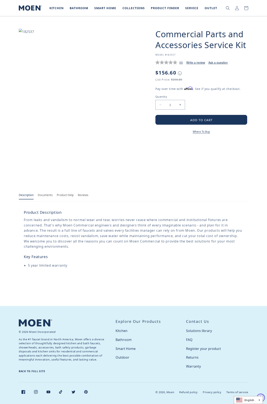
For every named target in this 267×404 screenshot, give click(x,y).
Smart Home (126, 348)
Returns (192, 357)
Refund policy (188, 392)
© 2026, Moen (164, 392)
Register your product (203, 348)
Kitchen (121, 330)
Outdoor (122, 357)
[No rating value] (167, 62)
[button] (56, 8)
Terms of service (237, 392)
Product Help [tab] (65, 195)
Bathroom (124, 339)
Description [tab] (26, 195)
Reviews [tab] (83, 195)
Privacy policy (212, 392)
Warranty (193, 366)
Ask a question (218, 62)
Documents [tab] (45, 195)
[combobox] (248, 400)
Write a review (195, 62)
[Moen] (35, 323)
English (249, 400)
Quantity (161, 96)
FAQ (189, 339)
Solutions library (199, 330)
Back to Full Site (32, 371)
